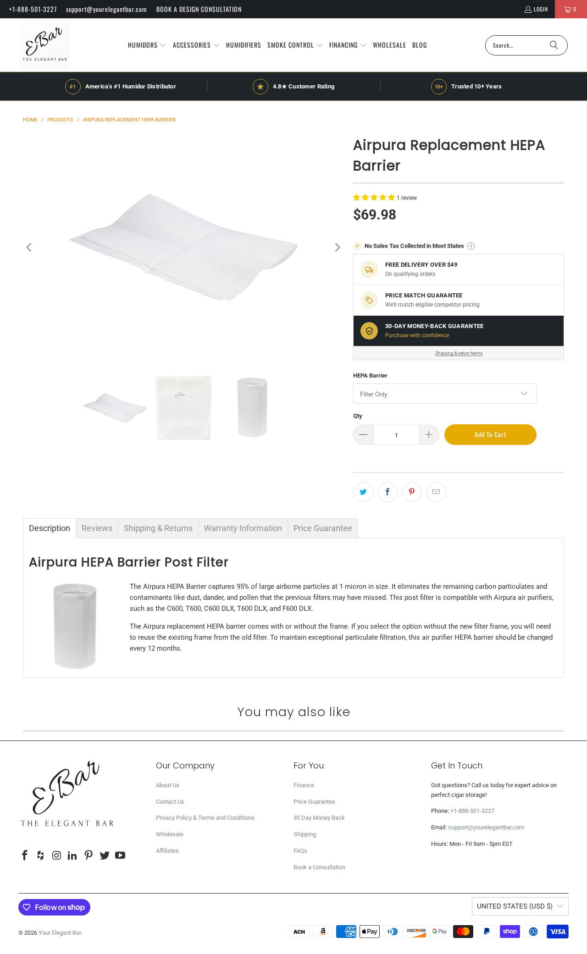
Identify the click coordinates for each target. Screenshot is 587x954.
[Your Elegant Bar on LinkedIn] (73, 856)
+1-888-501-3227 (33, 9)
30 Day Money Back (319, 817)
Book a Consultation (319, 867)
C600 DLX (219, 608)
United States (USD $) (515, 906)
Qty (357, 415)
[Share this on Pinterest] (412, 492)
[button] (147, 45)
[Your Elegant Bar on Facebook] (25, 856)
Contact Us (170, 801)
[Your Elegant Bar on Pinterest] (89, 856)
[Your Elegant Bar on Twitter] (104, 856)
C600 (175, 608)
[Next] (337, 247)
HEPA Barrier (370, 375)
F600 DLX (296, 608)
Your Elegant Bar (60, 932)
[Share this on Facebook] (387, 492)
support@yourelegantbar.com (106, 9)
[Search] (554, 45)
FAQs (300, 850)
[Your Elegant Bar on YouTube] (120, 856)
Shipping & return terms (458, 353)
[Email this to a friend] (436, 492)
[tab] (49, 528)
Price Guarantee (314, 801)
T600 (193, 608)
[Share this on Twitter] (363, 492)
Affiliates (167, 850)
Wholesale (169, 834)
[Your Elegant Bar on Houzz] (41, 856)
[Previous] (29, 247)
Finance (304, 785)
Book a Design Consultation (199, 9)
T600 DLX (251, 608)
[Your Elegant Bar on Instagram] (57, 856)
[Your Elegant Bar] (44, 45)
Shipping (305, 834)
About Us (167, 785)
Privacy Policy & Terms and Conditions (205, 817)
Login (541, 9)
